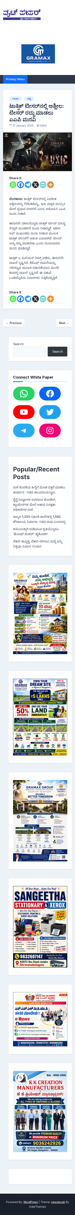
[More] (50, 184)
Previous (14, 323)
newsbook (58, 1202)
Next (64, 323)
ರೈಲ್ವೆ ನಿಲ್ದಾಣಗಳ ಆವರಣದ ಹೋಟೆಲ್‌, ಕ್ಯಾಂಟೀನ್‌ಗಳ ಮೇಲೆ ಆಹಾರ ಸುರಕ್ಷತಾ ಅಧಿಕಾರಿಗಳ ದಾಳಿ (34, 504)
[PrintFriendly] (43, 184)
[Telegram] (28, 184)
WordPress (30, 1202)
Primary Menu (15, 79)
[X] (35, 184)
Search (18, 344)
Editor (43, 125)
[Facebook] (20, 184)
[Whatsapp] (13, 184)
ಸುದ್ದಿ (29, 98)
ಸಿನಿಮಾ (15, 98)
